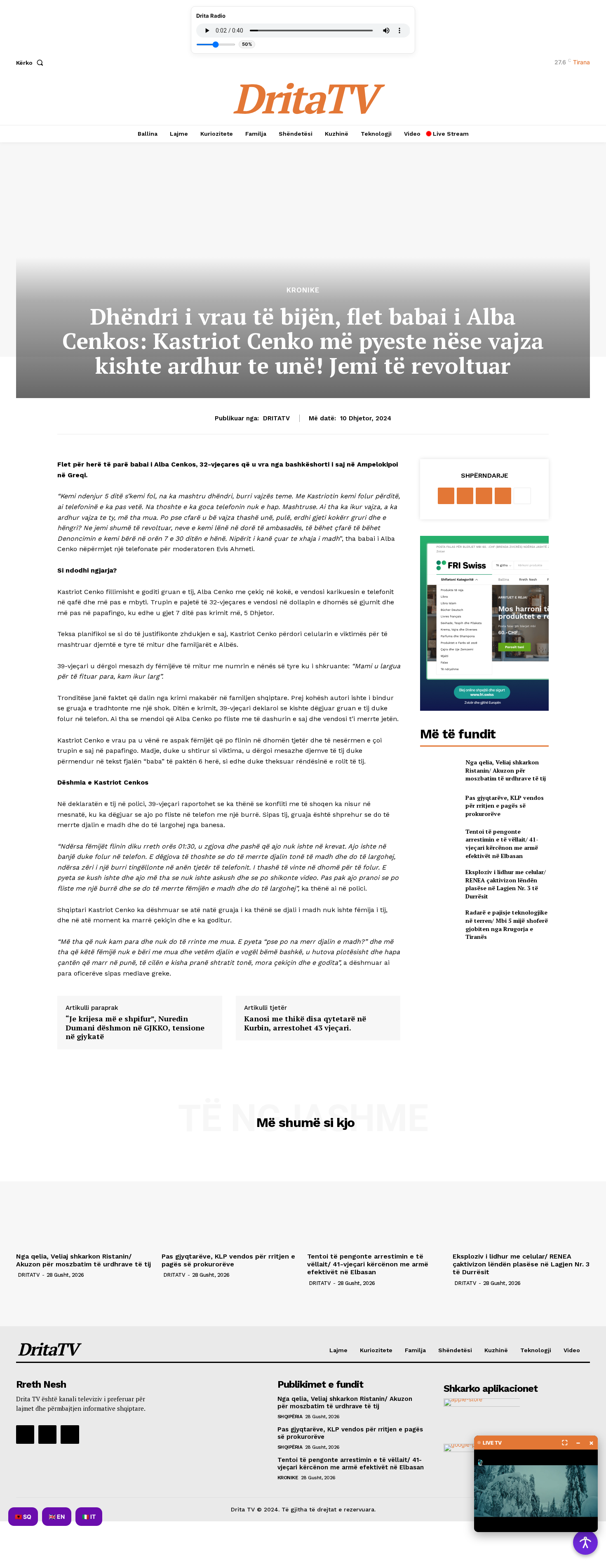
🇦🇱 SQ (23, 1516)
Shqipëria (290, 1416)
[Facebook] (446, 496)
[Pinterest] (484, 496)
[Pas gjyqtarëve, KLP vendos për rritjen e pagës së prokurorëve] (439, 805)
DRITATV (276, 418)
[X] (465, 496)
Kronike (303, 290)
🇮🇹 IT (89, 1516)
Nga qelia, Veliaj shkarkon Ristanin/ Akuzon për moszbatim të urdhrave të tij (505, 770)
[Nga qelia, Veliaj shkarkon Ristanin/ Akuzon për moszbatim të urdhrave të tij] (439, 770)
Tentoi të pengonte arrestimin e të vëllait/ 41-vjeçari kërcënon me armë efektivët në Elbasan (501, 843)
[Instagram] (47, 1434)
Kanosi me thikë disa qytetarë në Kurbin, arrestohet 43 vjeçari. (305, 1023)
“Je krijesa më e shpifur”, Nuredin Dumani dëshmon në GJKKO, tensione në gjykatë (135, 1027)
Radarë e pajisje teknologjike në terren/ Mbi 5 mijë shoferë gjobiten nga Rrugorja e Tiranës (506, 924)
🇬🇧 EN (57, 1516)
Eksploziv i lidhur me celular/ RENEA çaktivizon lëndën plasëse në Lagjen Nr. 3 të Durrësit (505, 884)
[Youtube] (70, 1434)
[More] (522, 496)
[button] (31, 62)
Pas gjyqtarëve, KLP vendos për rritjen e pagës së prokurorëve (504, 806)
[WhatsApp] (503, 496)
